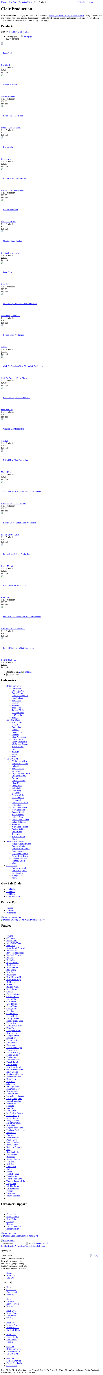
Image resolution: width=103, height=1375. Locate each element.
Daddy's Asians (18, 851)
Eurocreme (16, 700)
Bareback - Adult (19, 868)
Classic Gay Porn (19, 870)
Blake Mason (17, 688)
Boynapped (11, 975)
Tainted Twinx (12, 1174)
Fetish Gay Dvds (13, 1361)
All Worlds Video (19, 761)
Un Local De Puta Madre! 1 (13, 629)
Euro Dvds (11, 1316)
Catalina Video (12, 996)
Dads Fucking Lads (20, 695)
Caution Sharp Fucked (10, 253)
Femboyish (16, 800)
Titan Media (17, 834)
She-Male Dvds (13, 1330)
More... (15, 717)
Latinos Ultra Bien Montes (12, 190)
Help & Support (39, 1246)
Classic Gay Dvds (14, 1363)
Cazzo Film (17, 732)
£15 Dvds (10, 891)
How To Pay (11, 1219)
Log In (4, 1246)
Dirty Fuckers (12, 1028)
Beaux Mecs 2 (7, 566)
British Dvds (11, 1313)
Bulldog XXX (18, 691)
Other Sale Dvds (13, 896)
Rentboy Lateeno (19, 861)
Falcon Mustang (13, 1052)
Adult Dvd (11, 1275)
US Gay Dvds (12, 759)
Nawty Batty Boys (20, 856)
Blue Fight (5, 284)
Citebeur (15, 734)
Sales (27, 32)
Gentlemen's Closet (20, 802)
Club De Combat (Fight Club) (14, 378)
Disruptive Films (13, 1030)
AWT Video (17, 722)
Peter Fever (11, 1132)
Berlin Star (16, 727)
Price (22, 32)
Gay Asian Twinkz (20, 853)
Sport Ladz (11, 1166)
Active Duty (11, 941)
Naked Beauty (18, 746)
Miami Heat (6, 472)
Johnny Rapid (18, 812)
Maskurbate (11, 1103)
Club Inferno (11, 1004)
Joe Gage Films (18, 810)
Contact (28, 1246)
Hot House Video (19, 807)
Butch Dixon (17, 693)
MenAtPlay (17, 705)
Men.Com (16, 824)
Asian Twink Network (21, 844)
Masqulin (10, 1106)
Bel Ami (15, 766)
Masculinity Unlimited (10, 315)
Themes (9, 1342)
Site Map (10, 1294)
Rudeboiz (10, 1157)
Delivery (10, 1221)
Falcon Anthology (14, 1047)
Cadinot (15, 729)
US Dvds (10, 1318)
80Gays (9, 936)
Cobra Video (11, 1006)
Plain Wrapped (12, 1137)
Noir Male (10, 1125)
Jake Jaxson (11, 1084)
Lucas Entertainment (20, 819)
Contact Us (11, 1214)
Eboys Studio (12, 1040)
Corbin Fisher (12, 1013)
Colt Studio (16, 788)
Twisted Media (18, 710)
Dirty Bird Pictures (14, 1026)
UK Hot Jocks (18, 712)
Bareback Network (20, 763)
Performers (11, 913)
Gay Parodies (17, 873)
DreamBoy (11, 1038)
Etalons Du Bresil (8, 222)
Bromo (15, 778)
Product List (11, 1292)
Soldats (4, 347)
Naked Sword (12, 1118)
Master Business (8, 96)
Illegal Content (12, 1229)
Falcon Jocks (11, 1050)
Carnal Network (18, 780)
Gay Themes (11, 865)
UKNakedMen (18, 715)
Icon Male (10, 1081)
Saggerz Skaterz (13, 1159)
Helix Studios (17, 805)
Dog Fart (15, 793)
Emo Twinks (17, 698)
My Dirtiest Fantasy (20, 744)
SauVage (15, 751)
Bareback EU (12, 950)
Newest (12, 32)
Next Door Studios (20, 827)
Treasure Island (18, 836)
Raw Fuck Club (13, 1152)
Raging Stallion (18, 829)
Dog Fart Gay (12, 1033)
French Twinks (12, 1062)
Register (10, 1246)
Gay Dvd (12, 2)
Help (8, 1287)
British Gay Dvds (13, 686)
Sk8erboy (10, 1164)
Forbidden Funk (13, 1060)
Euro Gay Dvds (25, 2)
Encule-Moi (6, 159)
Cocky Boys (17, 785)
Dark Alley (16, 790)
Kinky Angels (18, 814)
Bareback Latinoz (19, 846)
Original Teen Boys (20, 858)
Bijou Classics (18, 768)
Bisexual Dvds (12, 1327)
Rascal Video (12, 1145)
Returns (9, 1224)
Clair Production (19, 737)
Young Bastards (13, 1196)
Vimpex (9, 1191)
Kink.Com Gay (13, 1089)
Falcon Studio (18, 797)
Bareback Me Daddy (21, 848)
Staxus (14, 754)
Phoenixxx (11, 1135)
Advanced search (41, 1243)
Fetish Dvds (11, 1339)
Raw (14, 749)
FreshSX (15, 703)
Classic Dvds (12, 1337)
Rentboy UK (11, 1154)
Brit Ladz (10, 982)
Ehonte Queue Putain (10, 535)
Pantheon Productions (15, 1130)
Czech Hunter (18, 739)
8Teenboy (10, 938)
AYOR (15, 725)
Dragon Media (18, 795)
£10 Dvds (10, 889)
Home (3, 2)
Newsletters (20, 1246)
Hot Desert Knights (14, 1074)
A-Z (17, 32)
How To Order (12, 1216)
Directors (10, 910)
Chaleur (4, 441)
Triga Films (16, 708)
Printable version (85, 2)
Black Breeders (12, 965)
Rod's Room (17, 831)
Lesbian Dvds (12, 1325)
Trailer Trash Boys (14, 1179)
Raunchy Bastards (14, 1147)
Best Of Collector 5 (9, 660)
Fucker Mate (11, 1064)
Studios (9, 908)
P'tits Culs (5, 597)
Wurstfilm (10, 1193)
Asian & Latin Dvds (15, 841)
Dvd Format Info (13, 1226)
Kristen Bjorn (17, 817)
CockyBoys (11, 1009)
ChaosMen (16, 783)
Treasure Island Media (15, 1181)
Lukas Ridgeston (19, 822)
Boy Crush (5, 65)
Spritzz (9, 1169)
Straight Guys (17, 875)
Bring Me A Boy (19, 776)
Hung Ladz (11, 1079)
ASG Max (10, 945)
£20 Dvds (10, 894)
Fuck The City (7, 409)
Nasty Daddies (12, 1120)
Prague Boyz (11, 1140)
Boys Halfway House (21, 773)
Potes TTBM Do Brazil (11, 128)
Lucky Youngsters (19, 742)
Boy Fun (10, 972)
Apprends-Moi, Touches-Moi (13, 503)
